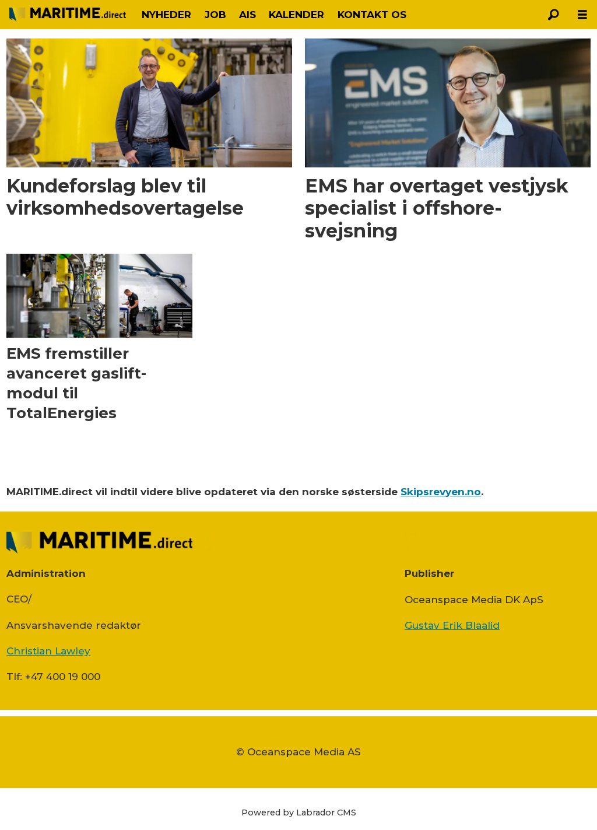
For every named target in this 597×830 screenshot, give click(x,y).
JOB (215, 14)
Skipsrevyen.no (441, 492)
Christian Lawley (48, 651)
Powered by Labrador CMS (298, 812)
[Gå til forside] (67, 14)
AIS (247, 14)
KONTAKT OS (372, 14)
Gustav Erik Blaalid (452, 625)
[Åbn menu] (582, 15)
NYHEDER (166, 14)
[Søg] (553, 14)
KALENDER (296, 14)
